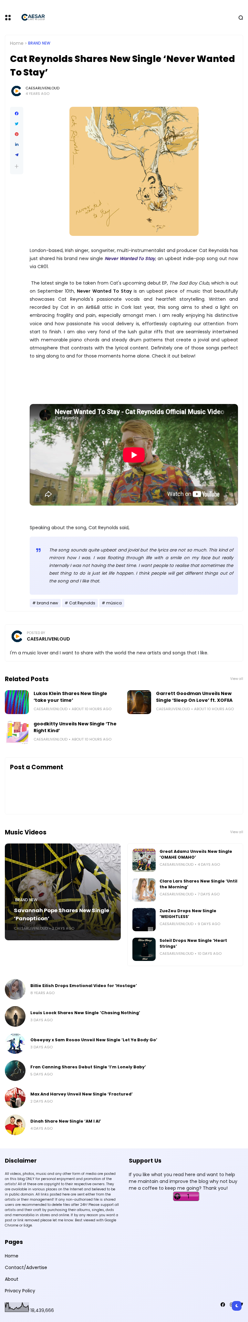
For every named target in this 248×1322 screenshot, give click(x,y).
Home (17, 43)
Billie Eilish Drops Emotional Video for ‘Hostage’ (83, 985)
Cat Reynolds (82, 603)
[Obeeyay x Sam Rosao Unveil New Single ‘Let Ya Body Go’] (15, 1043)
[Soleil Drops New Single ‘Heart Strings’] (144, 949)
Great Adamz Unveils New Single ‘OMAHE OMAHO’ (196, 854)
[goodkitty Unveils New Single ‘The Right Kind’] (17, 732)
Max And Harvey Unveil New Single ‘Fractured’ (81, 1094)
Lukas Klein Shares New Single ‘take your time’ (70, 696)
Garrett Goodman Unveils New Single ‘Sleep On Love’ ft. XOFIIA (194, 696)
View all (236, 678)
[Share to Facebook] (16, 114)
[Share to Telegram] (16, 155)
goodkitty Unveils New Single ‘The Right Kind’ (75, 727)
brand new (39, 43)
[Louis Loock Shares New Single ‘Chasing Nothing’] (15, 1016)
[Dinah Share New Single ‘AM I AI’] (15, 1125)
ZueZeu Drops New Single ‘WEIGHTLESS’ (188, 913)
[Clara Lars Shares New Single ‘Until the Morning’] (144, 890)
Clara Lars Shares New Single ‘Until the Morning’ (198, 884)
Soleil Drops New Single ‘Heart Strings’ (193, 943)
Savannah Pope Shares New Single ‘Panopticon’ (61, 914)
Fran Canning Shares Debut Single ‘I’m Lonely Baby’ (88, 1067)
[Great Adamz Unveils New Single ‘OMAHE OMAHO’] (144, 860)
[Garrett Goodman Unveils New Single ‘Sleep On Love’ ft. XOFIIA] (139, 702)
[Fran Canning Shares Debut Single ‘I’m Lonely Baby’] (15, 1070)
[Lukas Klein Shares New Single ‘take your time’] (17, 702)
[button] (16, 166)
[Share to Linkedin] (16, 144)
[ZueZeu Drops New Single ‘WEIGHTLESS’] (144, 919)
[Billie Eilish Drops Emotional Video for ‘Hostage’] (15, 989)
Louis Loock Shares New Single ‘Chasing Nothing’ (85, 1012)
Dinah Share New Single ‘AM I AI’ (65, 1121)
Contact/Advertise (26, 1267)
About (11, 1279)
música (114, 603)
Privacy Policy (20, 1290)
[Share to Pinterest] (16, 134)
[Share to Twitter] (16, 124)
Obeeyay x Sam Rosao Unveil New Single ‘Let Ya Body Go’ (93, 1040)
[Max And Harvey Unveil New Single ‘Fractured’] (15, 1097)
